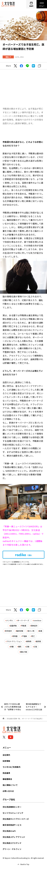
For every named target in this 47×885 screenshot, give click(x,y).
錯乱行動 (23, 652)
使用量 (14, 636)
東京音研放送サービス (12, 825)
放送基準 (6, 773)
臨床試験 (19, 631)
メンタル (9, 620)
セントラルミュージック (13, 813)
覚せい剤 (31, 631)
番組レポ (8, 57)
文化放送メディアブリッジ (14, 837)
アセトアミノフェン (14, 641)
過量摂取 (13, 625)
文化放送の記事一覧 (13, 718)
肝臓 (12, 646)
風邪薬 (38, 641)
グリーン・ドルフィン (12, 849)
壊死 (19, 646)
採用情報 (6, 761)
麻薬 (40, 631)
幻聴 (27, 646)
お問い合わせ (8, 791)
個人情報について (10, 785)
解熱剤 (28, 641)
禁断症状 (34, 625)
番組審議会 (7, 779)
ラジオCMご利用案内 (11, 767)
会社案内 (6, 755)
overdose (37, 620)
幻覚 (35, 646)
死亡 (33, 636)
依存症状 (8, 631)
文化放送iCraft (9, 831)
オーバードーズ (23, 620)
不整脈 (24, 636)
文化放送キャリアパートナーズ (16, 819)
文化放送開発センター (12, 807)
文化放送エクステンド (12, 843)
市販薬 (23, 625)
